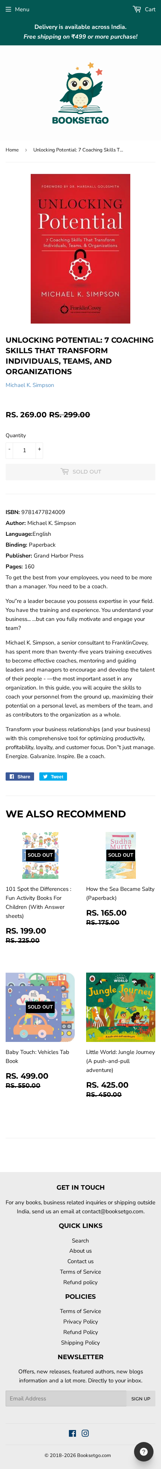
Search (80, 1240)
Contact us (80, 1261)
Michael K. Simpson (30, 385)
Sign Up (141, 1399)
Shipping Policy (80, 1342)
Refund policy (80, 1282)
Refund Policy (80, 1332)
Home (12, 150)
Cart (149, 9)
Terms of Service (80, 1272)
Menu (22, 9)
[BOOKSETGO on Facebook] (72, 1434)
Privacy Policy (80, 1321)
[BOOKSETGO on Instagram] (85, 1434)
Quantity (16, 435)
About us (80, 1251)
